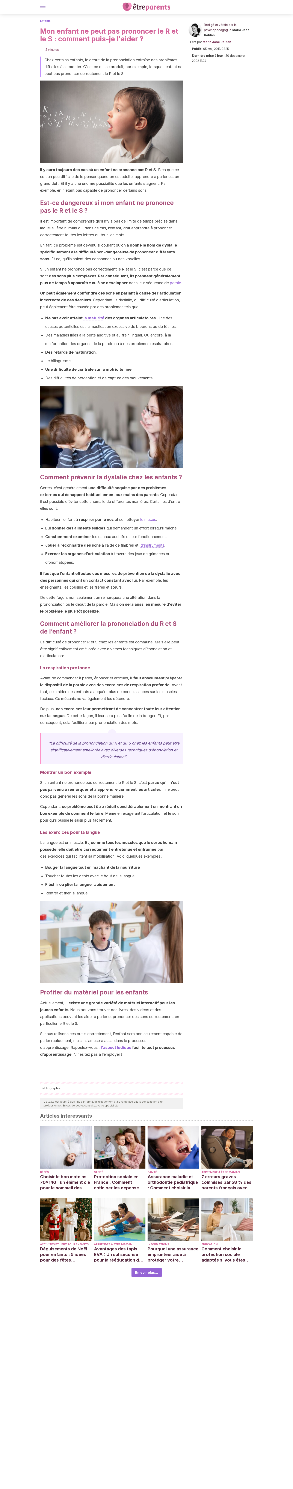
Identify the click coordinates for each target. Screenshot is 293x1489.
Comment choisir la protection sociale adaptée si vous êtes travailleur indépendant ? (225, 1254)
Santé (98, 1172)
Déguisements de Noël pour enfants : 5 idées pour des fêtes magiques (63, 1254)
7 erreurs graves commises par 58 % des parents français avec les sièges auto (226, 1182)
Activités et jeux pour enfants (64, 1244)
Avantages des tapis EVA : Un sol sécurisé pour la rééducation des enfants (119, 1254)
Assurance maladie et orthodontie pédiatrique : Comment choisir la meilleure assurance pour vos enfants (173, 1182)
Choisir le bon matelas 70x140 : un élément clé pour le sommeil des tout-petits (65, 1182)
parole (175, 283)
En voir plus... (146, 1272)
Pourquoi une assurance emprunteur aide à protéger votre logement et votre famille (173, 1254)
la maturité (93, 318)
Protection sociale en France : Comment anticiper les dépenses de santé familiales (117, 1182)
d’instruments (152, 545)
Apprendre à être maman (220, 1172)
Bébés (44, 1172)
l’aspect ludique (116, 1047)
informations (158, 1244)
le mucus (148, 519)
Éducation (209, 1244)
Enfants (45, 20)
